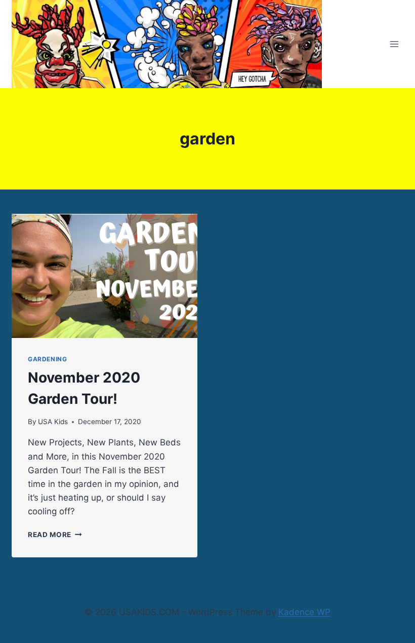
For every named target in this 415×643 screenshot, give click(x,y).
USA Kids (53, 422)
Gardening (47, 359)
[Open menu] (394, 44)
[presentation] (104, 276)
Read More (55, 535)
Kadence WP (304, 612)
